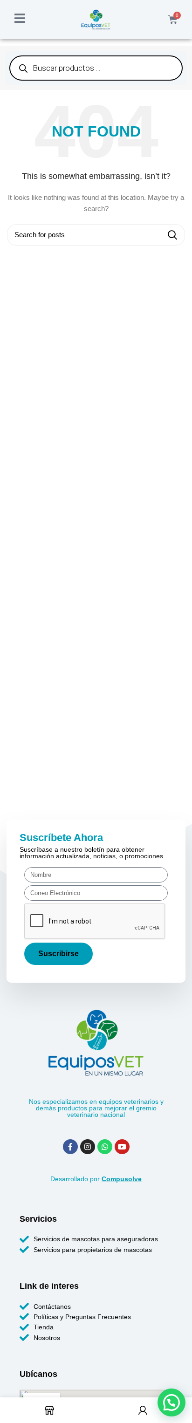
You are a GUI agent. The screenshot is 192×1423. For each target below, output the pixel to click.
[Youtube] (122, 1146)
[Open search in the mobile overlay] (96, 68)
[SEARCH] (172, 235)
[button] (171, 1402)
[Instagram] (87, 1146)
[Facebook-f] (70, 1146)
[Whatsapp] (104, 1146)
